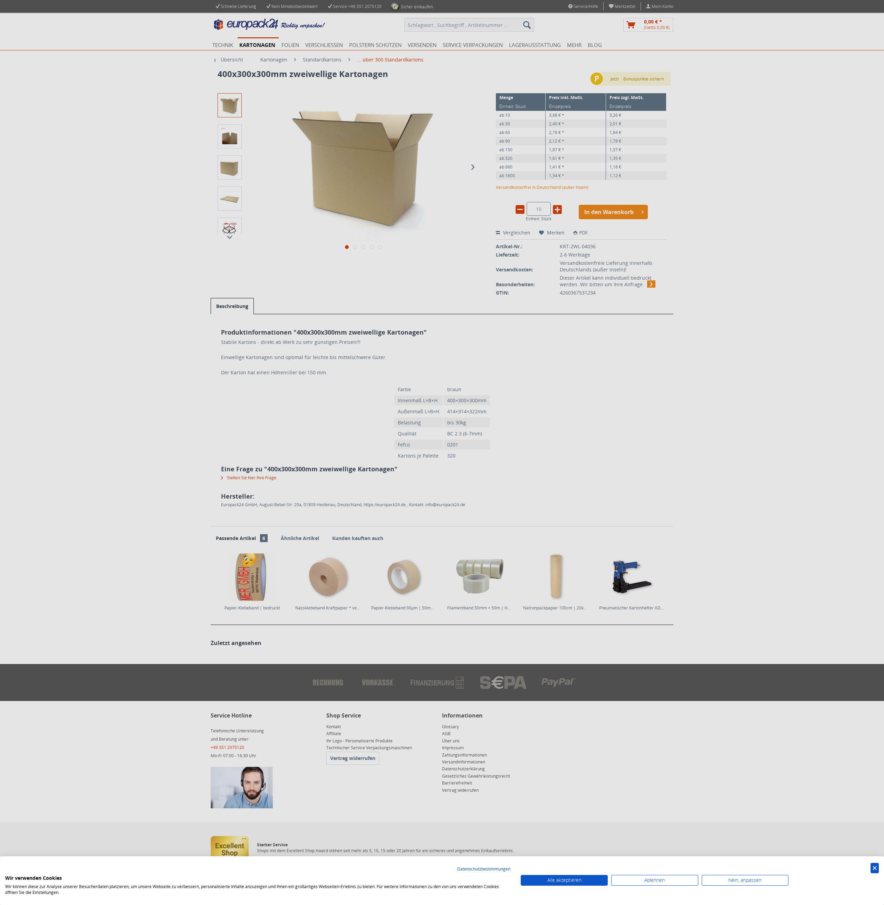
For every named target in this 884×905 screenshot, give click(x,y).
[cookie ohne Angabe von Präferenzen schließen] (875, 868)
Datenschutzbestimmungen (483, 869)
